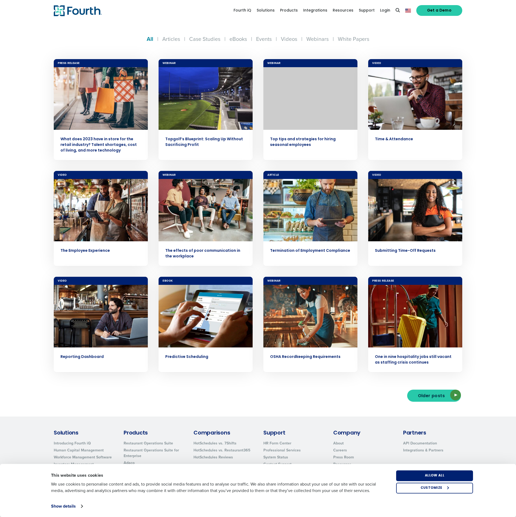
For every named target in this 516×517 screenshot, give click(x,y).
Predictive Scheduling (186, 357)
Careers (340, 450)
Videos (289, 39)
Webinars (317, 39)
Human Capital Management (79, 450)
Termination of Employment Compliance (310, 251)
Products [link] (289, 11)
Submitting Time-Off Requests (405, 251)
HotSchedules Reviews (213, 457)
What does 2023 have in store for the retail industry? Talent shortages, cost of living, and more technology (98, 145)
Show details (63, 506)
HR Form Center (277, 443)
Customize (431, 488)
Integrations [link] (315, 11)
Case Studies (204, 39)
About (338, 443)
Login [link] (385, 11)
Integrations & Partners (423, 450)
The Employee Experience (85, 251)
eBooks (238, 39)
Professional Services (282, 450)
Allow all (434, 475)
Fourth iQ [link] (242, 11)
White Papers (353, 39)
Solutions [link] (266, 11)
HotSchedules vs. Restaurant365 (222, 450)
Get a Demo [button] (439, 11)
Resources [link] (343, 11)
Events (264, 39)
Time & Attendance (394, 139)
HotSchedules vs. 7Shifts (215, 443)
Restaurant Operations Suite (148, 443)
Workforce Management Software (83, 457)
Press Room (343, 457)
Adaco (129, 463)
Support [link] (367, 11)
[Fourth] (78, 10)
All (150, 39)
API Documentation (420, 443)
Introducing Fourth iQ (72, 443)
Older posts (431, 396)
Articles (171, 39)
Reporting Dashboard (82, 357)
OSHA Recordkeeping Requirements (305, 357)
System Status (275, 457)
